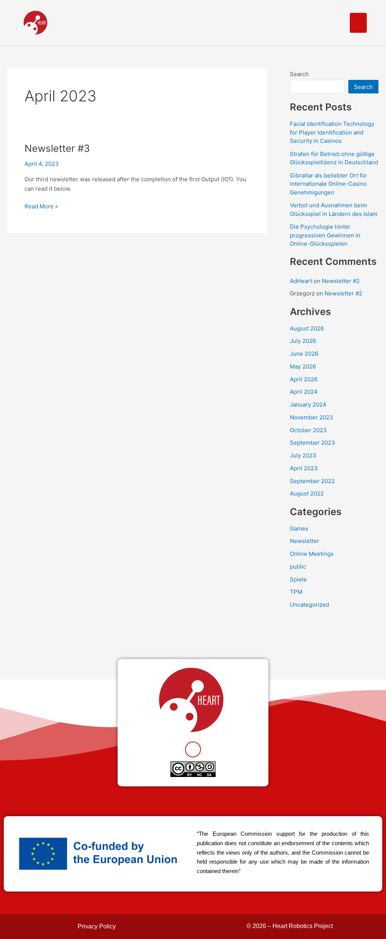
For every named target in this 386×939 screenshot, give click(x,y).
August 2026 (307, 328)
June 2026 (304, 353)
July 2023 (303, 455)
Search (299, 74)
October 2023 (308, 430)
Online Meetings (312, 553)
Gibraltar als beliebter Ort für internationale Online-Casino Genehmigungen (328, 184)
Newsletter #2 (341, 280)
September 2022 (312, 481)
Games (299, 528)
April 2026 (303, 379)
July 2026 (303, 340)
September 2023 (312, 442)
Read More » (41, 206)
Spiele (298, 579)
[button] (358, 23)
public (298, 566)
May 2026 (303, 366)
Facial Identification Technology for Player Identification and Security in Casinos (332, 132)
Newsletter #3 (57, 148)
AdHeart (301, 280)
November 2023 (311, 417)
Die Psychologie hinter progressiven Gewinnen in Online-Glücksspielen (325, 235)
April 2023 (304, 468)
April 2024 (304, 391)
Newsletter (304, 540)
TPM (296, 591)
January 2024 (308, 404)
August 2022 (307, 493)
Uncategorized (309, 604)
